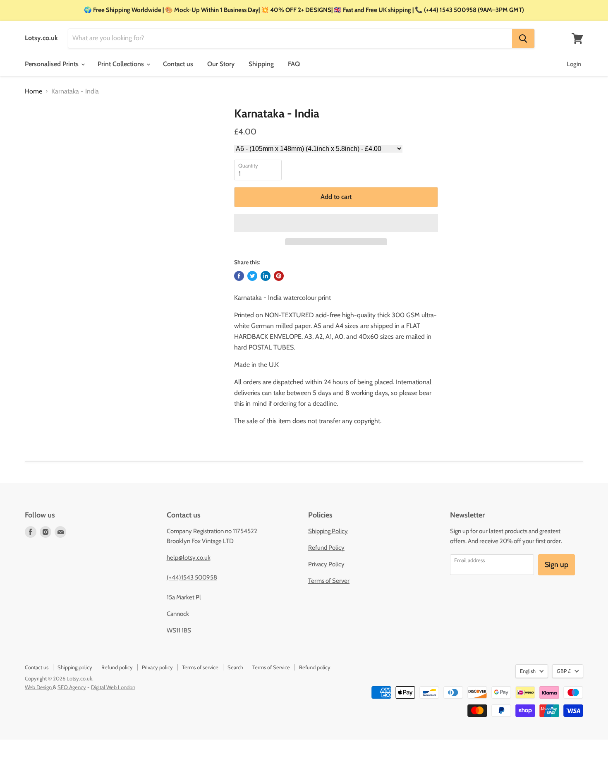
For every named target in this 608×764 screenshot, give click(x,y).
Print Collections (122, 64)
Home (33, 91)
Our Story (221, 64)
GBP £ (564, 671)
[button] (336, 223)
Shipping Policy (328, 531)
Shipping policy (74, 667)
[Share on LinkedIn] (265, 276)
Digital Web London (113, 687)
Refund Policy (326, 547)
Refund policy (117, 667)
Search (235, 667)
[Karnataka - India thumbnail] (39, 130)
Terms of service (200, 667)
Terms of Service (271, 667)
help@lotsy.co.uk (189, 557)
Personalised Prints (52, 64)
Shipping (261, 64)
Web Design (39, 687)
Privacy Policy (326, 564)
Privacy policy (157, 667)
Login (574, 64)
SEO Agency (71, 687)
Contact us (178, 64)
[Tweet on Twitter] (252, 276)
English (528, 671)
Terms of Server (328, 580)
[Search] (523, 38)
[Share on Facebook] (239, 276)
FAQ (294, 64)
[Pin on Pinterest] (279, 276)
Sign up (556, 564)
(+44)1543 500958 (192, 577)
